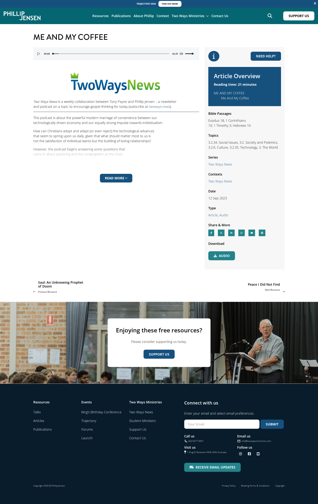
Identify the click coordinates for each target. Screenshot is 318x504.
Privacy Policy (229, 485)
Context (163, 16)
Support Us (299, 16)
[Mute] (181, 53)
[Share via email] (251, 233)
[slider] (111, 53)
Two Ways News (220, 164)
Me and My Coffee (235, 98)
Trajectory (88, 420)
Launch (87, 438)
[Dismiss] (315, 3)
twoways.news (159, 106)
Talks (37, 412)
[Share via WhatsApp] (241, 233)
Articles (38, 420)
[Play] (38, 53)
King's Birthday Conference (101, 412)
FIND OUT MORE (170, 3)
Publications (121, 16)
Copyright (280, 485)
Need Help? (266, 56)
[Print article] (262, 233)
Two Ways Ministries (188, 16)
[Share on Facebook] (211, 233)
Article (213, 215)
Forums (87, 429)
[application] (116, 53)
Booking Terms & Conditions (255, 485)
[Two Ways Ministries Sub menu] (207, 15)
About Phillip (144, 16)
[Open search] (270, 16)
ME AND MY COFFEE (229, 93)
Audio (223, 215)
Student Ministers (142, 420)
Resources (100, 16)
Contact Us (219, 16)
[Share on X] (221, 233)
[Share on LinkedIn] (231, 233)
